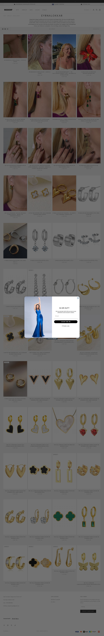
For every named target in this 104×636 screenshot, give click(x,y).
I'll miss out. (66, 326)
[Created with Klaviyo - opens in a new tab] (52, 339)
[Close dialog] (78, 298)
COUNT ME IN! (66, 321)
